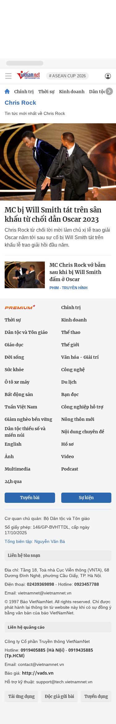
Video (67, 456)
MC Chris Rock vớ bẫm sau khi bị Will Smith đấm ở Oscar (77, 272)
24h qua (13, 481)
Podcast (69, 469)
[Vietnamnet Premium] (20, 310)
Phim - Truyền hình (68, 288)
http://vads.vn (38, 673)
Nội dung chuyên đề (82, 432)
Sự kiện (86, 497)
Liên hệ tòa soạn (24, 555)
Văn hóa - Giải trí (80, 357)
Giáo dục (14, 345)
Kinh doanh (71, 91)
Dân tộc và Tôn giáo (26, 332)
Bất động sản (19, 394)
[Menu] (8, 76)
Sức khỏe (14, 369)
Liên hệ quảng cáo (26, 627)
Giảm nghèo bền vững (28, 419)
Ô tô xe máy (17, 382)
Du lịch (68, 382)
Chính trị (24, 91)
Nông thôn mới (77, 419)
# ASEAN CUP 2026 (67, 76)
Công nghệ (73, 369)
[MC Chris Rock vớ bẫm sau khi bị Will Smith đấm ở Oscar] (25, 275)
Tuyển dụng (96, 696)
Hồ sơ (67, 444)
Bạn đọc (70, 394)
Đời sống (14, 357)
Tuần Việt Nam (21, 407)
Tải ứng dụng (21, 696)
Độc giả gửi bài (59, 696)
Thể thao (70, 332)
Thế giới (70, 345)
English (13, 444)
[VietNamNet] (7, 91)
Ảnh (9, 456)
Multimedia (17, 469)
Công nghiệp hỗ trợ (82, 407)
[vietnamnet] (29, 79)
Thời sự (46, 91)
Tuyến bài (30, 497)
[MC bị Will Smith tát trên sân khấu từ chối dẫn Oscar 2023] (58, 162)
